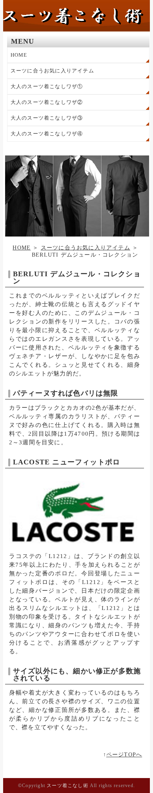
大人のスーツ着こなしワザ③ (47, 118)
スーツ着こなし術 (67, 785)
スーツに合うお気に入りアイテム (52, 71)
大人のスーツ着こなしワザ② (47, 102)
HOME (19, 55)
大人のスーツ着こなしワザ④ (47, 134)
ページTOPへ (124, 755)
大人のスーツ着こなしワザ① (47, 86)
